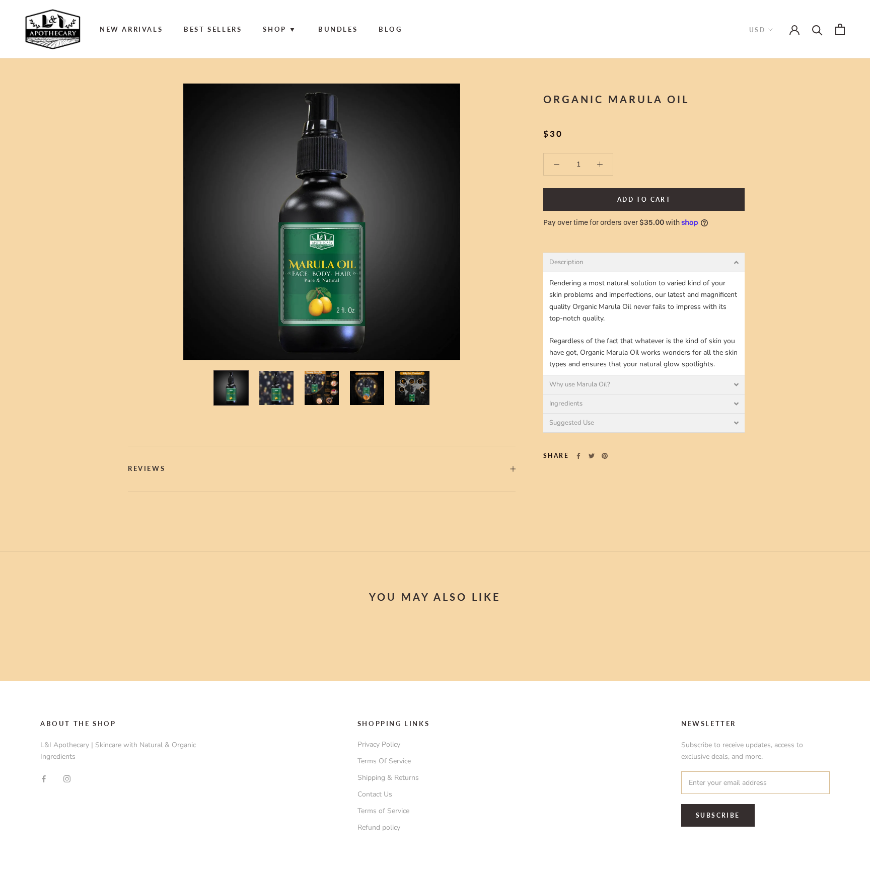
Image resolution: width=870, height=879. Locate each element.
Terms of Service (383, 811)
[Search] (817, 29)
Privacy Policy (378, 744)
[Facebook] (578, 456)
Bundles (337, 29)
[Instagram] (66, 778)
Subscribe (718, 815)
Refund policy (378, 827)
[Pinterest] (605, 456)
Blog (390, 29)
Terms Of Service (384, 761)
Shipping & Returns (388, 777)
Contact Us (374, 794)
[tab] (644, 262)
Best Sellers (213, 29)
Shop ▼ (280, 29)
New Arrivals (131, 29)
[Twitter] (592, 456)
